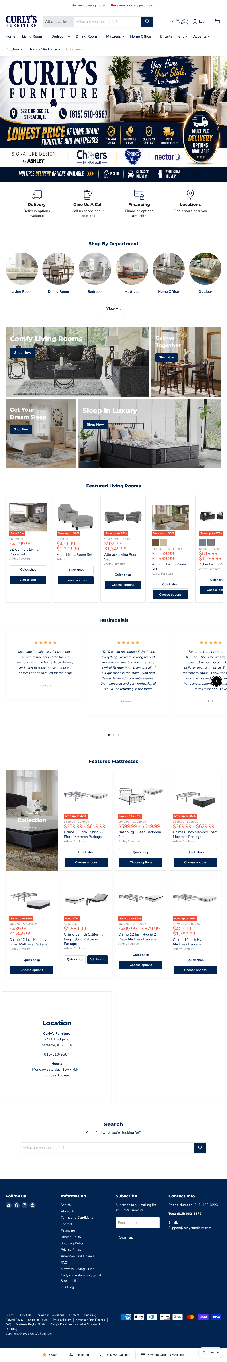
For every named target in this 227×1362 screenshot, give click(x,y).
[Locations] (190, 204)
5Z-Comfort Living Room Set (24, 552)
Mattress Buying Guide (77, 1269)
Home (10, 36)
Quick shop (28, 569)
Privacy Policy (71, 1249)
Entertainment (172, 36)
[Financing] (139, 204)
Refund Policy (71, 1237)
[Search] (147, 22)
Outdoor (13, 49)
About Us (68, 1211)
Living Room (32, 36)
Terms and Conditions (77, 1217)
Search (66, 1205)
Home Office (141, 36)
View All (113, 308)
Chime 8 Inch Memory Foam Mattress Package (195, 834)
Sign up (126, 1237)
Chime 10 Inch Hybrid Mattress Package (190, 942)
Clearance (74, 49)
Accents (200, 36)
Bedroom (59, 36)
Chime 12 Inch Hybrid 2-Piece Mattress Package (138, 937)
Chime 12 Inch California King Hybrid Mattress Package (83, 939)
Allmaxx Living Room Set (121, 557)
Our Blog (67, 1287)
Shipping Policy (72, 1243)
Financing (68, 1230)
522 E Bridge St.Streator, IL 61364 (57, 1039)
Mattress (114, 36)
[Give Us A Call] (88, 204)
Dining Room (87, 36)
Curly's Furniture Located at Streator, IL (75, 1324)
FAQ (64, 1262)
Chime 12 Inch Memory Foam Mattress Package (28, 942)
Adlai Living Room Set (74, 554)
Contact (66, 1224)
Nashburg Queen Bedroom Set (139, 834)
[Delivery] (36, 204)
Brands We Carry (43, 49)
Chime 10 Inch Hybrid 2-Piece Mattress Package (83, 834)
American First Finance (77, 1256)
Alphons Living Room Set (169, 566)
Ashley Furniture (20, 559)
